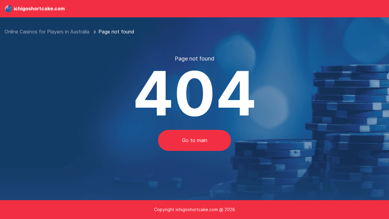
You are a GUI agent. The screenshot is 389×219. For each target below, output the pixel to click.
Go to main (194, 140)
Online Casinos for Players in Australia (48, 32)
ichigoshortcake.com (39, 8)
